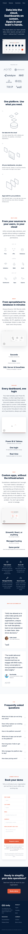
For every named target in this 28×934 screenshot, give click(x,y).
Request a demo (14, 841)
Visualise (17, 910)
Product (5, 3)
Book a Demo (18, 922)
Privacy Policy (16, 848)
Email (5, 811)
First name (7, 797)
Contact (17, 919)
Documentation (5, 919)
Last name (7, 804)
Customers (18, 3)
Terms (7, 847)
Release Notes (5, 922)
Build (16, 913)
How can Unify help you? (11, 826)
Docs (24, 3)
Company (6, 819)
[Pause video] (4, 344)
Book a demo (14, 891)
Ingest (16, 907)
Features (11, 3)
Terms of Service (19, 855)
